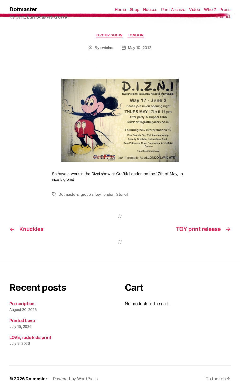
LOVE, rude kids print (30, 337)
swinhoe (107, 47)
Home (120, 9)
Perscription (21, 303)
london (136, 35)
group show (109, 35)
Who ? (210, 9)
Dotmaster (23, 9)
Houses (150, 9)
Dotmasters (69, 194)
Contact (223, 16)
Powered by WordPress (75, 378)
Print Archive (173, 9)
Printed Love (22, 320)
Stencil (122, 194)
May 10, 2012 (139, 47)
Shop (134, 9)
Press (225, 9)
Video (194, 9)
